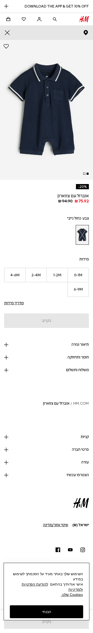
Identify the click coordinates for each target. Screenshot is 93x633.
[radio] (82, 234)
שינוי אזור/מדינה (55, 525)
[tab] (87, 173)
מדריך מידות (14, 303)
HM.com (81, 403)
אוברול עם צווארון (56, 403)
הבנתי (46, 612)
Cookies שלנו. (72, 595)
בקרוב (46, 320)
